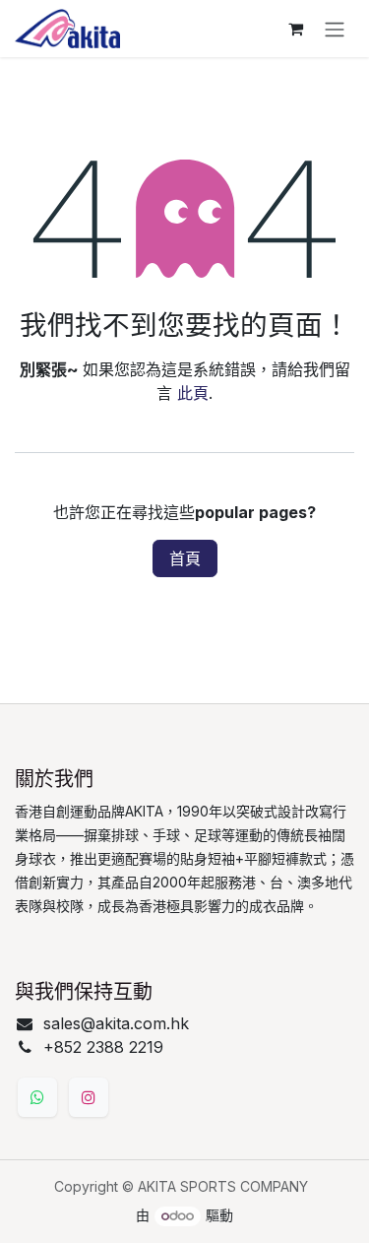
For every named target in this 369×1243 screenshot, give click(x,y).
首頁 (185, 558)
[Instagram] (88, 1097)
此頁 (193, 393)
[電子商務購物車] (295, 28)
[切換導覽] (334, 28)
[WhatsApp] (37, 1097)
